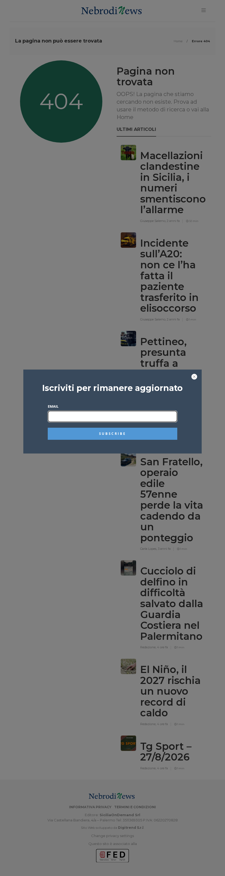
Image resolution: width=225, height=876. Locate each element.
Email (53, 406)
